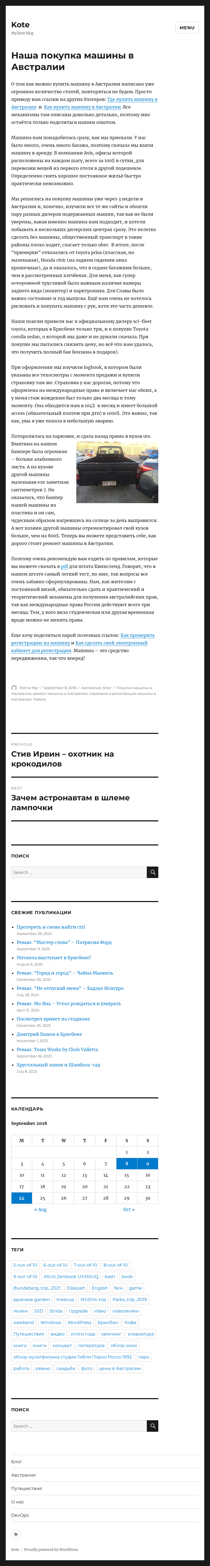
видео (58, 1334)
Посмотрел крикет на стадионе (53, 1019)
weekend (23, 1322)
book (127, 1276)
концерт (62, 1345)
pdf (64, 566)
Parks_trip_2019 (130, 1299)
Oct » (129, 1209)
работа (21, 1368)
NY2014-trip (93, 1299)
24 (22, 1198)
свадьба (66, 1368)
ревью (43, 1368)
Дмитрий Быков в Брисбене (49, 1034)
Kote (20, 24)
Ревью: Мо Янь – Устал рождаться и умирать (69, 1003)
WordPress (79, 1322)
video (100, 1311)
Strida (55, 1311)
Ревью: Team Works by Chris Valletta (57, 1049)
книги (39, 1345)
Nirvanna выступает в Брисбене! (54, 957)
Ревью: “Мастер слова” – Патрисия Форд (64, 942)
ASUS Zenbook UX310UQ (71, 1276)
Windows (50, 1322)
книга (20, 1345)
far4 (118, 1288)
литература (91, 1345)
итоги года (83, 1334)
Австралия (91, 688)
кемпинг (111, 1334)
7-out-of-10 (85, 1265)
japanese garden (31, 1299)
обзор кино (124, 1345)
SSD (38, 1311)
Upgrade (78, 1311)
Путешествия (28, 1334)
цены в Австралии (120, 1368)
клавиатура (141, 1334)
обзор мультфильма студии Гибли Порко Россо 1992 (72, 1357)
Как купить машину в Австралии (82, 107)
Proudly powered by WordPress (51, 1549)
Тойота (39, 699)
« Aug (40, 1209)
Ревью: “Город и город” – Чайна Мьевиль (65, 973)
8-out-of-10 (116, 1265)
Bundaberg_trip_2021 (36, 1288)
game (135, 1288)
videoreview (125, 1311)
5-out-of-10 (25, 1265)
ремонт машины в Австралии (60, 693)
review (20, 1311)
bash (110, 1276)
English (100, 1288)
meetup (65, 1299)
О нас (17, 1501)
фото (86, 1368)
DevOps (20, 1515)
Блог (107, 688)
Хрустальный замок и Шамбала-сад (58, 1065)
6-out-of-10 (55, 1265)
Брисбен (108, 1322)
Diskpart (76, 1288)
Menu (187, 27)
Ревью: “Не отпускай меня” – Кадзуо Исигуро (70, 988)
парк (143, 1357)
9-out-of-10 (25, 1276)
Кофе (130, 1322)
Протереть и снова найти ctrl (51, 927)
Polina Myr (29, 688)
